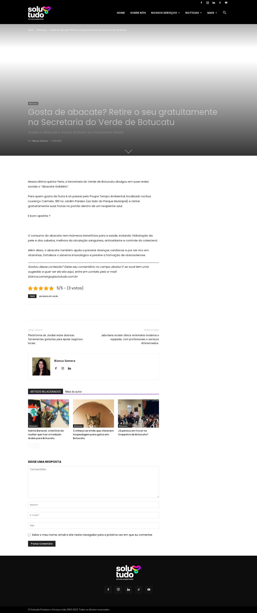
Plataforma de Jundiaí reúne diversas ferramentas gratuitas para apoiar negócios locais (55, 339)
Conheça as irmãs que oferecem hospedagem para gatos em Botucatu (93, 434)
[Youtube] (226, 2)
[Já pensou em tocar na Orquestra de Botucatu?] (138, 413)
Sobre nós (138, 13)
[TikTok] (220, 2)
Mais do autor (73, 391)
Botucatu (41, 29)
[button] (224, 13)
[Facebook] (201, 2)
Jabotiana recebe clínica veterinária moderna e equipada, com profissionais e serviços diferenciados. (130, 339)
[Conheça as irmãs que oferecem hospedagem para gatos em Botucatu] (93, 413)
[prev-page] (30, 445)
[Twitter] (62, 168)
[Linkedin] (214, 2)
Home (121, 13)
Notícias (192, 13)
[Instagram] (207, 2)
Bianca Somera (40, 140)
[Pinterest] (71, 168)
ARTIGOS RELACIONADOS (45, 391)
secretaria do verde (48, 296)
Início (30, 29)
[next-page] (36, 445)
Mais (210, 13)
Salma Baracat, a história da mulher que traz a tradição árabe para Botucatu (46, 434)
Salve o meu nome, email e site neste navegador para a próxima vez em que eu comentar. (92, 535)
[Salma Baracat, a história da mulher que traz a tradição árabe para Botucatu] (48, 413)
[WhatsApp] (80, 168)
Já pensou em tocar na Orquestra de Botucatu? (133, 432)
